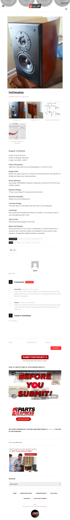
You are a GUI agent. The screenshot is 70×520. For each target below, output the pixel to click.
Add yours (29, 282)
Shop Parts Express (40, 498)
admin (12, 96)
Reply (41, 289)
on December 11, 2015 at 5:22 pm (30, 289)
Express (28, 242)
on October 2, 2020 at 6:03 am (27, 302)
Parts (38, 242)
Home (33, 242)
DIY (24, 242)
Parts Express (43, 506)
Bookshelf (18, 242)
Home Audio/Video (25, 239)
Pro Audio (53, 493)
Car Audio (27, 498)
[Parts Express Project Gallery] (35, 6)
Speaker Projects (37, 239)
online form (18, 442)
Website (12, 273)
